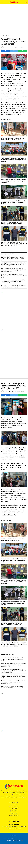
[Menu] (2, 2)
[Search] (26, 2)
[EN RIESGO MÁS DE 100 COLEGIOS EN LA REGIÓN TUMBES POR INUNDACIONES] (14, 129)
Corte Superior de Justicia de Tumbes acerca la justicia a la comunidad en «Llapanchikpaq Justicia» (13, 159)
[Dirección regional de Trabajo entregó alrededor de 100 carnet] (14, 62)
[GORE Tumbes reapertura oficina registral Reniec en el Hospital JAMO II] (14, 406)
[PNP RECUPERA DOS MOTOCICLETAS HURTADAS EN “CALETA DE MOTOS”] (14, 213)
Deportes (9, 840)
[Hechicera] (14, 2)
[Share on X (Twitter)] (14, 51)
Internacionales (22, 838)
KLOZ (16, 835)
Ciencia (13, 840)
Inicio (5, 838)
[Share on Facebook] (5, 51)
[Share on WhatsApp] (22, 51)
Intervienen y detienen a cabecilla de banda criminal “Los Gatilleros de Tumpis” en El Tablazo (13, 202)
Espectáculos (20, 840)
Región (22, 47)
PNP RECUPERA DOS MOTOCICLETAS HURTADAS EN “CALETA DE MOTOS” (11, 223)
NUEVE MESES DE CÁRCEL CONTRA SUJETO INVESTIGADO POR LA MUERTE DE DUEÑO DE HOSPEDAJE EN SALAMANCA (14, 244)
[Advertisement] (14, 20)
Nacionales (14, 838)
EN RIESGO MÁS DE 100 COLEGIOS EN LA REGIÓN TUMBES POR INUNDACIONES (12, 138)
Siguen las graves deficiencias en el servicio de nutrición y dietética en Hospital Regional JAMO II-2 (13, 181)
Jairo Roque (8, 47)
